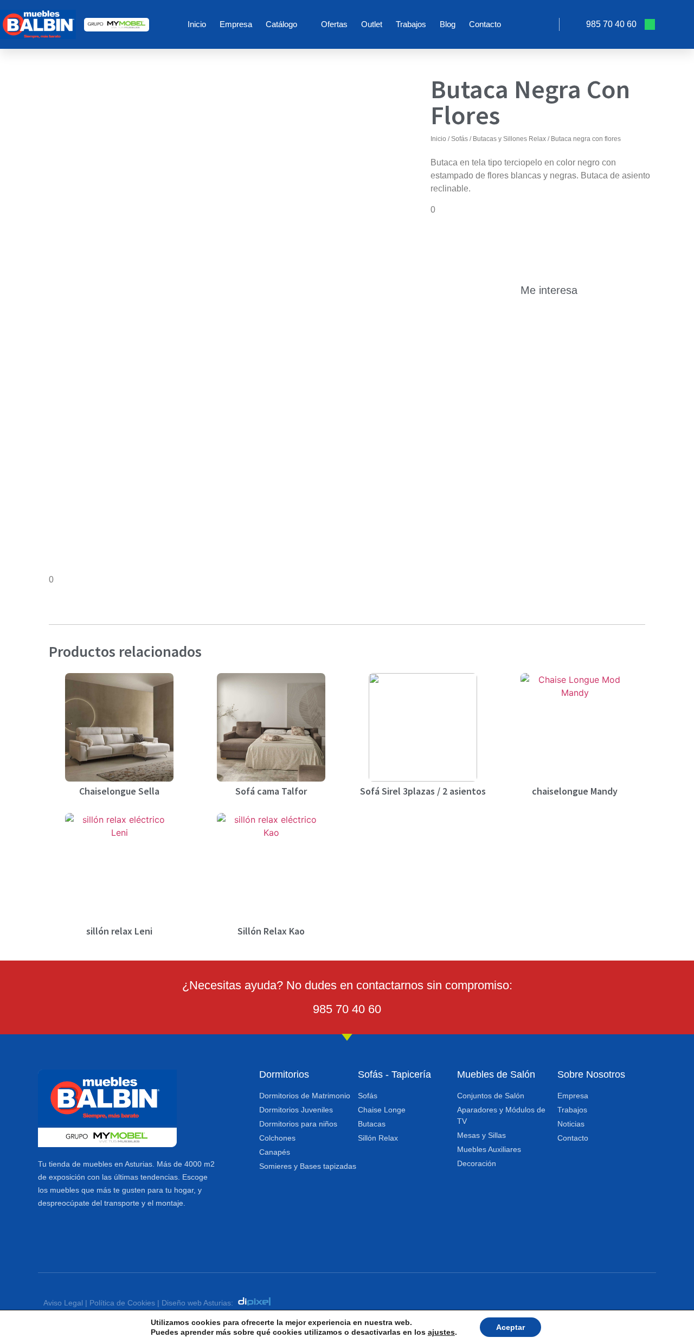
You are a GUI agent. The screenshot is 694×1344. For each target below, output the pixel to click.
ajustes (441, 1332)
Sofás (459, 139)
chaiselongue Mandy (575, 791)
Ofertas (334, 24)
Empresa (236, 24)
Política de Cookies (122, 1302)
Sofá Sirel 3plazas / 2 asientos (423, 791)
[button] (546, 25)
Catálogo (281, 24)
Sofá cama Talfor (271, 791)
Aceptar (510, 1327)
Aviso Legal (63, 1302)
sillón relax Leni (119, 931)
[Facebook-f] (625, 1301)
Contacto (485, 24)
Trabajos (411, 24)
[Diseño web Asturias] (257, 1302)
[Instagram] (675, 24)
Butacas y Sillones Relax (509, 139)
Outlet (371, 24)
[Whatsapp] (650, 24)
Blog (447, 24)
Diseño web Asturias (196, 1302)
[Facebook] (662, 24)
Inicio (197, 24)
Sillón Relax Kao (271, 931)
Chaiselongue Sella (119, 791)
